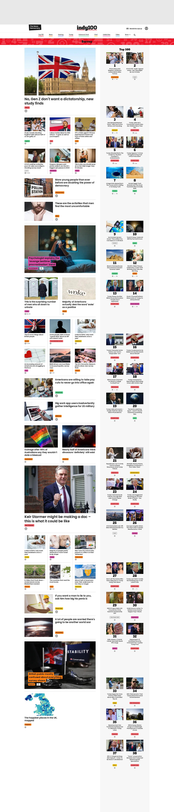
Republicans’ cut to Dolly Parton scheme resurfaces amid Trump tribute (114, 466)
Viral (95, 34)
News (51, 34)
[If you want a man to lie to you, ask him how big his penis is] (38, 603)
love (26, 370)
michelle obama (135, 472)
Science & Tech (84, 34)
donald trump (134, 130)
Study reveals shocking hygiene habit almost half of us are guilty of (34, 135)
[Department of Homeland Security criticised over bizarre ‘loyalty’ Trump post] (134, 628)
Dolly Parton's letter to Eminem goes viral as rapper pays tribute (135, 610)
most (51, 586)
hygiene (27, 141)
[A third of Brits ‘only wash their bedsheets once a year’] (85, 326)
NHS (51, 141)
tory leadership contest (56, 341)
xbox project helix (114, 617)
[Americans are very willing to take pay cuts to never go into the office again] (38, 387)
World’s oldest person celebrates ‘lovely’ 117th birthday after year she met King (135, 268)
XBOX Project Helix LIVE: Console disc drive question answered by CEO (115, 611)
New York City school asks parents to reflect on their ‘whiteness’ (84, 552)
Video (118, 34)
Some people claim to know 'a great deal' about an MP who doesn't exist (60, 336)
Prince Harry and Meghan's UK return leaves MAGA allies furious (114, 71)
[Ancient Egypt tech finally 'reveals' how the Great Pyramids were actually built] (134, 172)
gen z (27, 108)
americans (78, 586)
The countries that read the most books (60, 581)
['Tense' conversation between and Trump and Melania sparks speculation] (134, 745)
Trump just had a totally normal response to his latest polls (134, 580)
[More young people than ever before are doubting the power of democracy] (38, 187)
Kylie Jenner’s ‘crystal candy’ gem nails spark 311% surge (115, 641)
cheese (77, 370)
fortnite (115, 243)
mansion (27, 586)
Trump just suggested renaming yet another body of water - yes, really (134, 497)
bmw (51, 370)
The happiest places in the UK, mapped (40, 719)
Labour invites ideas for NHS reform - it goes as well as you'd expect (60, 135)
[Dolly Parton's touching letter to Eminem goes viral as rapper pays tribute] (134, 597)
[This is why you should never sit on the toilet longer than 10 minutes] (85, 156)
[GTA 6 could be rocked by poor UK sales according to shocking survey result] (34, 156)
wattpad (115, 130)
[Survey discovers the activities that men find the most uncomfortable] (38, 211)
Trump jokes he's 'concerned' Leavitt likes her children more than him (134, 125)
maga (114, 703)
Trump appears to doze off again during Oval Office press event (135, 154)
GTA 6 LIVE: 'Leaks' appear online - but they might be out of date (134, 70)
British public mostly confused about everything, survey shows (45, 677)
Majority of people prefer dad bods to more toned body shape (59, 552)
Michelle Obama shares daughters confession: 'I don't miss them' (135, 465)
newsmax (114, 734)
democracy (60, 192)
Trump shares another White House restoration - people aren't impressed (114, 299)
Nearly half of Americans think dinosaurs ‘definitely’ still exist (78, 451)
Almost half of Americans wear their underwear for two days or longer (84, 582)
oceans (115, 191)
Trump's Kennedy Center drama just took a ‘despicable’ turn (115, 351)
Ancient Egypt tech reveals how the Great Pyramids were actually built (135, 186)
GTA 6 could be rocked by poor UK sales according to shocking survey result (34, 166)
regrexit (31, 684)
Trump (71, 34)
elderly (134, 273)
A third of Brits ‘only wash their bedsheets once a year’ (84, 336)
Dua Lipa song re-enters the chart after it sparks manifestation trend (135, 527)
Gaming (60, 34)
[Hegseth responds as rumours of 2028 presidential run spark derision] (134, 799)
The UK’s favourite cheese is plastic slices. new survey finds (85, 366)
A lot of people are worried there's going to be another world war (75, 621)
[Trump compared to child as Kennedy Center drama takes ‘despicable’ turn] (114, 339)
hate (77, 141)
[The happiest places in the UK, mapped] (41, 704)
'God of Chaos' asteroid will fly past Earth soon (135, 238)
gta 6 (26, 170)
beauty (115, 648)
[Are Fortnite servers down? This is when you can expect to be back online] (114, 226)
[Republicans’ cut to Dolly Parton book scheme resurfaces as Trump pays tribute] (114, 452)
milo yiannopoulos (134, 703)
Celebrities (106, 34)
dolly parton (135, 617)
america (65, 459)
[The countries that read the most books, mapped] (60, 572)
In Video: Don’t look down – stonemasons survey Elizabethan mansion (34, 582)
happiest (28, 724)
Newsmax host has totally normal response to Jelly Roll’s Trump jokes (114, 727)
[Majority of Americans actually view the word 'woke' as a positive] (79, 288)
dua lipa (135, 533)
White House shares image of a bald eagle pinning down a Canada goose (135, 727)
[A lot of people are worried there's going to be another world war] (38, 627)
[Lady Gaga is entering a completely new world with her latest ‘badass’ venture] (114, 799)
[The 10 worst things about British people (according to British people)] (34, 326)
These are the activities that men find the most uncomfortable (74, 205)
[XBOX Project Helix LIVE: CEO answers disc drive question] (114, 597)
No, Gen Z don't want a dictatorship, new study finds (59, 101)
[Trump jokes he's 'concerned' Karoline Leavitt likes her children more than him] (134, 111)
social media (33, 268)
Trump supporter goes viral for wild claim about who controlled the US (114, 696)
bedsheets (78, 341)
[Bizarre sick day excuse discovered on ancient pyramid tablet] (114, 255)
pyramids (114, 273)
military (58, 416)
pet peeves (53, 170)
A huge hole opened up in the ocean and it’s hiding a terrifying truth (114, 185)
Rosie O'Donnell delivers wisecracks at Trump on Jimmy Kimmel (135, 298)
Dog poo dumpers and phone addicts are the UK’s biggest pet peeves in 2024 (60, 166)
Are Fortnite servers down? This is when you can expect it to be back (115, 238)
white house (115, 387)
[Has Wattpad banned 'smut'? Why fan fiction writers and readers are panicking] (114, 111)
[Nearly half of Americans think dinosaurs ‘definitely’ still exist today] (79, 436)
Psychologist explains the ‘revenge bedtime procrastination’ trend (44, 261)
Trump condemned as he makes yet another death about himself (134, 351)
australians (28, 459)
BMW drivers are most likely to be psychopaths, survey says (60, 366)
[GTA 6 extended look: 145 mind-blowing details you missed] (114, 515)
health (77, 170)
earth (134, 418)
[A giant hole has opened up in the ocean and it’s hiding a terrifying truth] (114, 172)
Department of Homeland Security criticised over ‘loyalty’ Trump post (135, 642)
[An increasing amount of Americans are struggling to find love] (34, 356)
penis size (59, 608)
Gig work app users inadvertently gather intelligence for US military (75, 405)
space (134, 243)
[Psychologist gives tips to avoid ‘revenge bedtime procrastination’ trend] (60, 249)
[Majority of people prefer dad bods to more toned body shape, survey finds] (60, 542)
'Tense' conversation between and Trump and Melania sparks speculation (135, 758)
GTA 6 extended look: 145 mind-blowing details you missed (114, 527)
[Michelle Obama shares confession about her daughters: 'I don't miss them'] (134, 452)
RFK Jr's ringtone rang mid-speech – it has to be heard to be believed (115, 757)
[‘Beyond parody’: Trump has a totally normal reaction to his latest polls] (134, 568)
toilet (27, 311)
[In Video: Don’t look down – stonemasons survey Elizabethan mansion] (34, 572)
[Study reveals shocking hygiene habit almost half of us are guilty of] (34, 124)
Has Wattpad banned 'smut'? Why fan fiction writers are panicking (115, 124)
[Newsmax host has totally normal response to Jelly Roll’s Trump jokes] (114, 714)
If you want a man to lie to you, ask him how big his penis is (73, 597)
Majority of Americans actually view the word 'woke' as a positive (78, 304)
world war (59, 632)
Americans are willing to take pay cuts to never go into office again (75, 381)
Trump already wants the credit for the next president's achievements (114, 155)
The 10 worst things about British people (33, 336)
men (57, 216)
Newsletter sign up (136, 28)
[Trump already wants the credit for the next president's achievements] (114, 142)
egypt (134, 191)
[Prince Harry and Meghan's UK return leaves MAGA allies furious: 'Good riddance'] (114, 57)
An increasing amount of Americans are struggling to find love (34, 366)
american (59, 392)
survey (27, 557)
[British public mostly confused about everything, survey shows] (60, 665)
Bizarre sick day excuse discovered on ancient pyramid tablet (114, 267)
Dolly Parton (115, 472)
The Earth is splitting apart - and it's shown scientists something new (134, 411)
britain (26, 341)
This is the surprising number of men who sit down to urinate (40, 304)
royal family (115, 77)
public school (79, 557)
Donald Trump (114, 357)
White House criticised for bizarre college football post (114, 381)
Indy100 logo (87, 28)
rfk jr (114, 765)
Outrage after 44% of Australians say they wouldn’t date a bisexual (40, 452)
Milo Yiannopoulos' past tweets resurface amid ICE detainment (135, 695)
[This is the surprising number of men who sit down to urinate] (41, 288)
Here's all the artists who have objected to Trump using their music (114, 580)
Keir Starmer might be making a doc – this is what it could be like (57, 519)
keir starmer (29, 525)
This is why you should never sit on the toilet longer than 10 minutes (85, 166)
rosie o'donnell (135, 304)
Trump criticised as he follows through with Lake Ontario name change (114, 497)
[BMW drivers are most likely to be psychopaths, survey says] (60, 356)
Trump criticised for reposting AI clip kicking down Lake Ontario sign (135, 381)
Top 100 (41, 34)
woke (64, 311)
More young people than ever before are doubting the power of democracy (74, 182)
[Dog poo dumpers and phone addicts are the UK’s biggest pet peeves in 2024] (60, 156)
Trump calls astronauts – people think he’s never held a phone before (114, 410)
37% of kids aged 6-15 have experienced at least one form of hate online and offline (85, 135)
